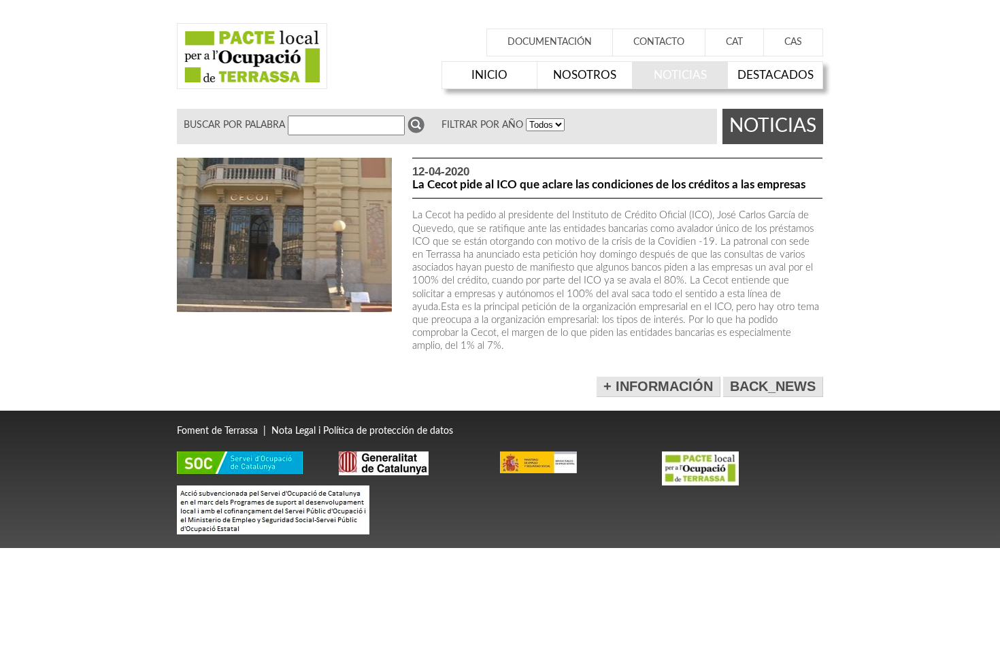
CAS (793, 42)
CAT (734, 42)
